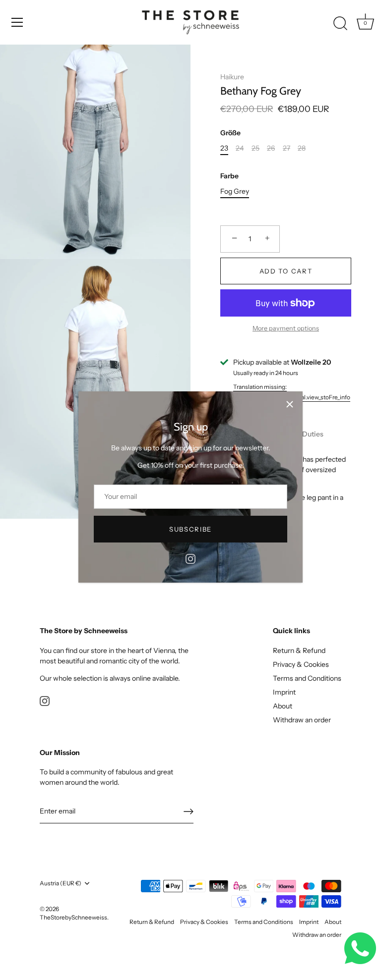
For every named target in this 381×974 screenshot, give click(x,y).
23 (224, 148)
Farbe (229, 176)
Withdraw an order (302, 719)
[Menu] (17, 22)
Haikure (232, 76)
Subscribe (190, 529)
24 (240, 148)
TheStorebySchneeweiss (73, 917)
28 (302, 148)
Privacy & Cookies (301, 664)
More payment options (286, 328)
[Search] (340, 24)
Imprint (284, 692)
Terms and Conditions (307, 678)
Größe (230, 133)
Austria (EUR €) (60, 883)
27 (286, 148)
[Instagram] (190, 557)
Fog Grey (234, 191)
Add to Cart (286, 271)
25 (255, 148)
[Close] (290, 404)
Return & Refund (299, 650)
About (282, 706)
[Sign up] (188, 811)
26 (271, 148)
